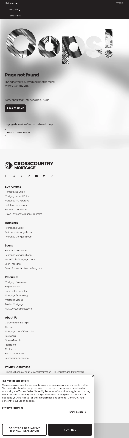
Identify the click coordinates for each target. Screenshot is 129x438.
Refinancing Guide (14, 228)
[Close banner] (93, 376)
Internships (10, 336)
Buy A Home (13, 186)
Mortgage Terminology (16, 295)
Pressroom (10, 345)
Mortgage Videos (14, 300)
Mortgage (13, 9)
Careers (9, 327)
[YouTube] (36, 176)
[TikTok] (51, 176)
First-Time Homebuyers (16, 205)
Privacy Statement (12, 408)
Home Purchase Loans (16, 209)
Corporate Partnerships (17, 322)
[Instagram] (29, 176)
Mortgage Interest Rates (17, 196)
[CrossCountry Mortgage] (29, 165)
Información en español (17, 358)
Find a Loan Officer (14, 353)
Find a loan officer (18, 132)
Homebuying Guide (15, 192)
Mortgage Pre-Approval (17, 200)
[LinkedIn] (14, 176)
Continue (70, 430)
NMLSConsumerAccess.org (18, 308)
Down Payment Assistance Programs (23, 214)
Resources (11, 277)
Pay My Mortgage (14, 304)
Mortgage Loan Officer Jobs (19, 331)
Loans (9, 245)
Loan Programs (13, 264)
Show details (76, 412)
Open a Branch (12, 340)
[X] (21, 176)
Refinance (11, 222)
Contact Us (10, 349)
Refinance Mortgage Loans (18, 236)
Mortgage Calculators (16, 282)
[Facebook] (6, 176)
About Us (11, 317)
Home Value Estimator (16, 291)
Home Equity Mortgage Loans (20, 259)
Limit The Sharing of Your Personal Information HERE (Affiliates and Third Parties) (44, 372)
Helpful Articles (12, 286)
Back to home (15, 108)
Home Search (15, 16)
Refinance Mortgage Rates (18, 232)
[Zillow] (44, 176)
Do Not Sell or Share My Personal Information (24, 430)
